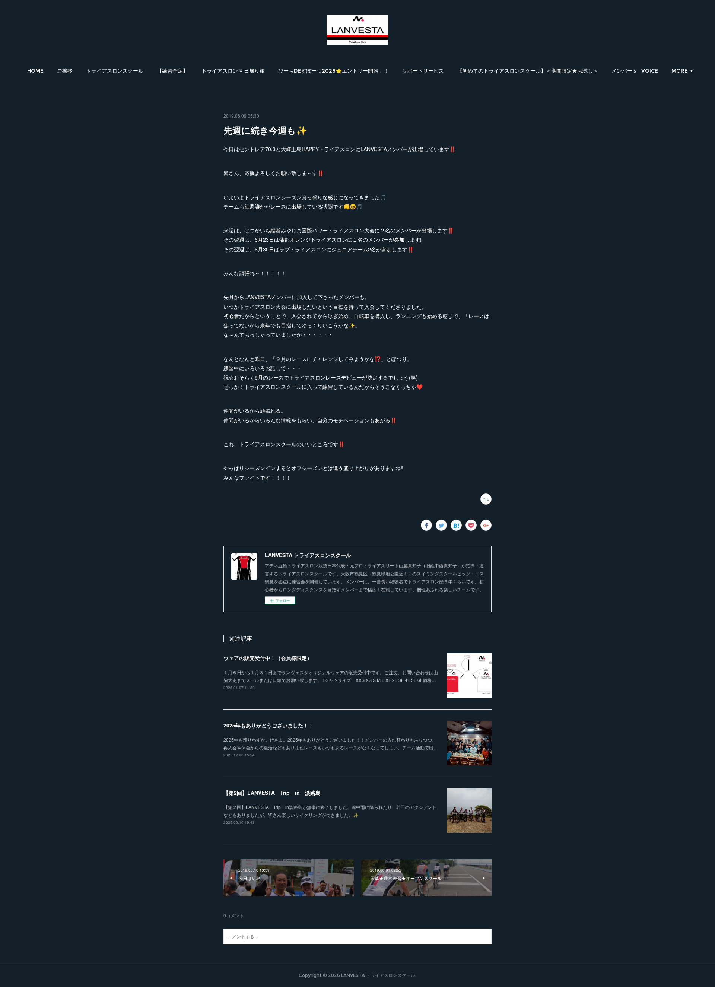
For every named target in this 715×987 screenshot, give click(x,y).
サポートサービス (423, 70)
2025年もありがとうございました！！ (268, 725)
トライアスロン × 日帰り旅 (233, 70)
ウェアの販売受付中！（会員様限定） (267, 657)
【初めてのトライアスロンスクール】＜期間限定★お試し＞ (527, 70)
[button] (35, 71)
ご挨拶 (65, 70)
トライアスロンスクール (114, 70)
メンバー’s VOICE (634, 70)
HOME (35, 70)
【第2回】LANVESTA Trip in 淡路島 (272, 792)
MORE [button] (679, 70)
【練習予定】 (172, 70)
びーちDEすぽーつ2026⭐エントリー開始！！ (333, 70)
